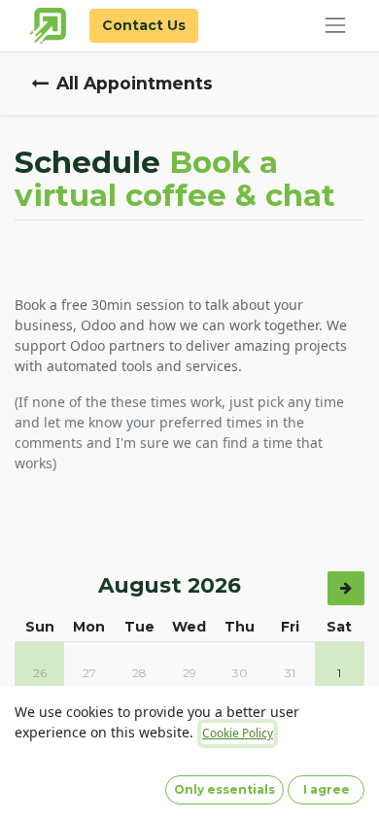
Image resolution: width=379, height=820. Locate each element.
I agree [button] (326, 789)
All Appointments (134, 83)
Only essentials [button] (224, 789)
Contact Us (144, 25)
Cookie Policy (237, 733)
